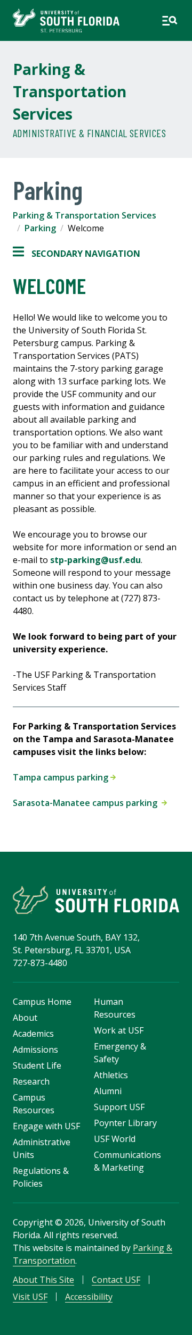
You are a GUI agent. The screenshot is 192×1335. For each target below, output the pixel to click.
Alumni (108, 1091)
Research (31, 1081)
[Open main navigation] (169, 20)
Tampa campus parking (61, 777)
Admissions (35, 1049)
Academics (33, 1033)
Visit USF (30, 1297)
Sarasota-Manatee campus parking (87, 803)
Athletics (111, 1075)
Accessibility (89, 1297)
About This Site (43, 1280)
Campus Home (42, 1001)
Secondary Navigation (76, 254)
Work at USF (118, 1030)
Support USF (119, 1107)
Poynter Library (125, 1123)
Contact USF (116, 1280)
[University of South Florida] (96, 900)
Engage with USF (46, 1126)
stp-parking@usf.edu (95, 560)
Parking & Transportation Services (69, 91)
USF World (114, 1139)
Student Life (37, 1065)
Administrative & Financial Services (89, 133)
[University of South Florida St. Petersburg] (66, 20)
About (25, 1017)
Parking (40, 228)
